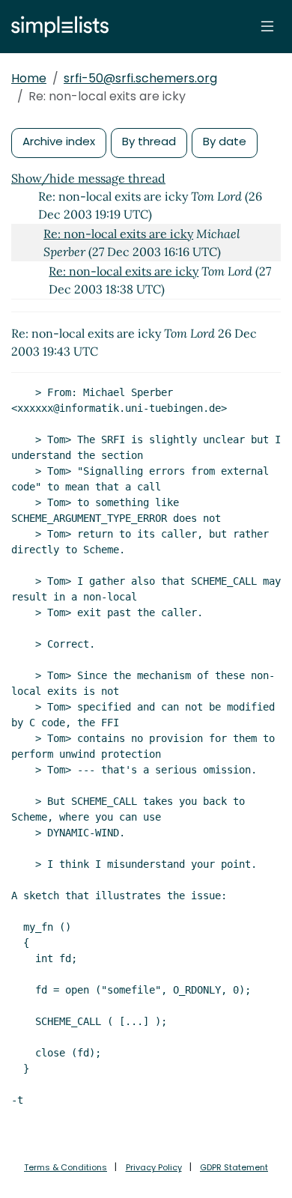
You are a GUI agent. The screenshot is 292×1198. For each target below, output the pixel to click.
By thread (149, 141)
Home (28, 78)
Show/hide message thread (88, 178)
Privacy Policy (154, 1167)
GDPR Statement (234, 1167)
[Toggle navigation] (267, 26)
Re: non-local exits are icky (118, 233)
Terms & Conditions (65, 1167)
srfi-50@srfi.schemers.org (140, 78)
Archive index (58, 141)
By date (224, 141)
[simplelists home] (56, 26)
